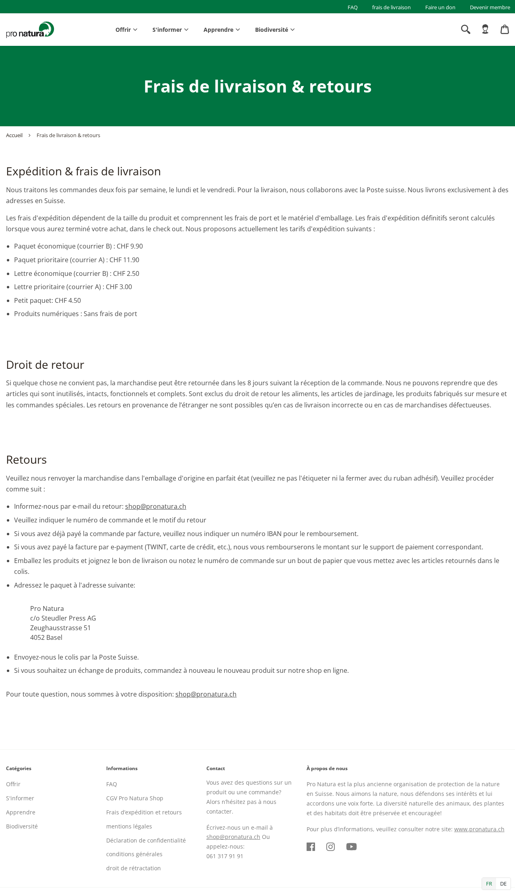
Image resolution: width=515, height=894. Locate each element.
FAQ (353, 7)
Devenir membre (490, 7)
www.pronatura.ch (479, 829)
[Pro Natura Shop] (30, 29)
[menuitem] (485, 29)
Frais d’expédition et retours (144, 812)
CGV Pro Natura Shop (134, 798)
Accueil (14, 135)
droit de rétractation (133, 868)
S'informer (167, 29)
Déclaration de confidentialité (146, 840)
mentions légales (129, 826)
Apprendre (218, 29)
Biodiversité (271, 29)
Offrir (123, 29)
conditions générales (134, 854)
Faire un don (440, 7)
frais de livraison (391, 7)
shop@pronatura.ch (155, 506)
